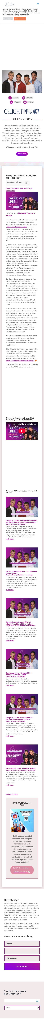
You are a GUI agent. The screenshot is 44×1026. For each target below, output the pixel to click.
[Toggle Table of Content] (25, 183)
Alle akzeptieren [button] (20, 19)
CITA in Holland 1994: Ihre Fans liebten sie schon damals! (21, 572)
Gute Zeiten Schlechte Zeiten (17, 227)
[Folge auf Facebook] (10, 98)
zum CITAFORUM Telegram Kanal (20, 870)
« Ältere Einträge (12, 794)
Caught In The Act (12, 188)
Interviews (23, 575)
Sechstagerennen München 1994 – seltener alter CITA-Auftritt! (19, 674)
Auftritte (27, 188)
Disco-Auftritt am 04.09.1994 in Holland (20, 769)
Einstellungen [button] (8, 19)
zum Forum (22, 154)
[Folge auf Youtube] (25, 102)
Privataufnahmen (30, 626)
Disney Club (22, 213)
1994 (21, 188)
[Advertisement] (22, 41)
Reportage (30, 575)
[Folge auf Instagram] (23, 98)
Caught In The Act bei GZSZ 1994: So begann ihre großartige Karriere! (19, 719)
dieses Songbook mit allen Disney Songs (20, 360)
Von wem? (14, 1021)
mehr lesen (10, 539)
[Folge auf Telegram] (11, 102)
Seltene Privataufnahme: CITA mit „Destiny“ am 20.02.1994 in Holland (19, 623)
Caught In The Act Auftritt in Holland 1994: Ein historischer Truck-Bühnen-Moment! (21, 522)
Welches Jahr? (26, 1021)
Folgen (16, 98)
